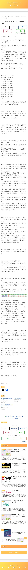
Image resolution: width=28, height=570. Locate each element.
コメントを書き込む (14, 552)
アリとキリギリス (18, 398)
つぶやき (4, 422)
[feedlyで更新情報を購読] (7, 438)
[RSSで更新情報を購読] (20, 438)
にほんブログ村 (14, 418)
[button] (25, 338)
